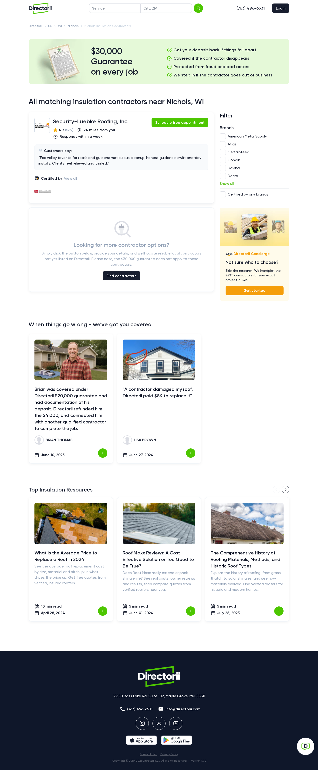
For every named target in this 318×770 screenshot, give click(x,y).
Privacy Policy (169, 754)
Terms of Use (148, 754)
